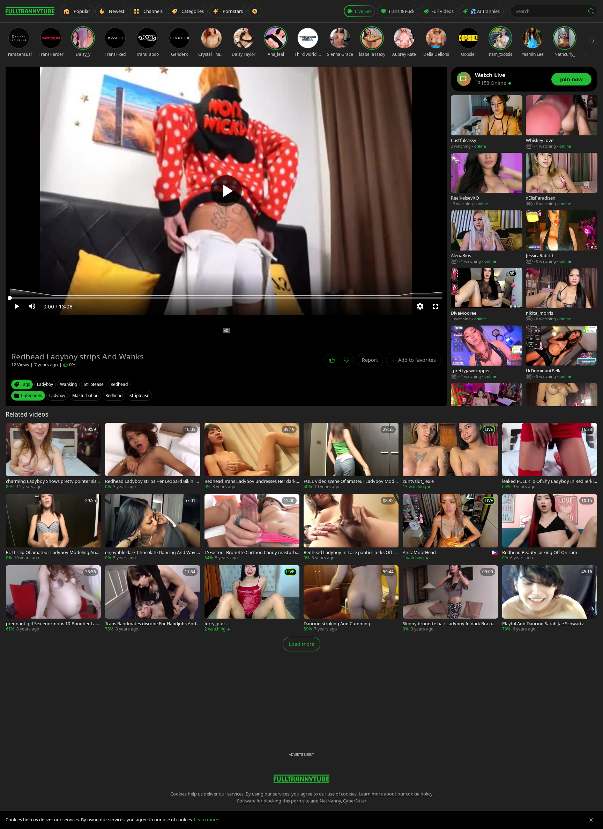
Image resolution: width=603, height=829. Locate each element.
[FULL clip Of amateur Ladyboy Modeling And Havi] (53, 527)
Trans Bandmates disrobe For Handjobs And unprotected (152, 623)
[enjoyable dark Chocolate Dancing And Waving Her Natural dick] (152, 527)
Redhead (113, 395)
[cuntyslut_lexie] (450, 456)
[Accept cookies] (591, 820)
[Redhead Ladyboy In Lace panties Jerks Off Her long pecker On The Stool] (351, 527)
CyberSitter (354, 801)
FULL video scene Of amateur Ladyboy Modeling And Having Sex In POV (351, 481)
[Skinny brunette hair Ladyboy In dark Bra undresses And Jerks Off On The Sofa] (450, 598)
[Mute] (32, 306)
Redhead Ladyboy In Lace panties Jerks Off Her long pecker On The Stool (350, 552)
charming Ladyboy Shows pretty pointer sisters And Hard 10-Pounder (53, 481)
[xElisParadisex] (561, 180)
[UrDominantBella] (561, 353)
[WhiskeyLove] (561, 122)
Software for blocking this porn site (274, 801)
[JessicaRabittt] (561, 237)
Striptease (139, 395)
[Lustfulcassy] (486, 122)
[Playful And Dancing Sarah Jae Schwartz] (549, 598)
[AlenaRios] (486, 237)
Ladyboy (57, 395)
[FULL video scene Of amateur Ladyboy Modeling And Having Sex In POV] (351, 456)
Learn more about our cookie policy (396, 794)
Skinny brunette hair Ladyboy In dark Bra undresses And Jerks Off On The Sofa (450, 623)
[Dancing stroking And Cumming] (351, 598)
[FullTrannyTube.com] (30, 11)
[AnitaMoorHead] (450, 527)
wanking (68, 384)
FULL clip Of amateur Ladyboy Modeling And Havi (52, 552)
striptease (94, 384)
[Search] (591, 11)
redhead (119, 384)
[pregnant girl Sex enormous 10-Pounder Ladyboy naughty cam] (53, 598)
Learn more (206, 819)
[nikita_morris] (561, 295)
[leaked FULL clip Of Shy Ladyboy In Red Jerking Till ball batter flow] (549, 456)
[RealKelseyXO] (486, 180)
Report (370, 360)
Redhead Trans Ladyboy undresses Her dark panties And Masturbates (251, 481)
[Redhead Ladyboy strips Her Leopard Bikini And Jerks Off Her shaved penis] (152, 456)
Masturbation (85, 395)
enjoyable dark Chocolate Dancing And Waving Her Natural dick (152, 552)
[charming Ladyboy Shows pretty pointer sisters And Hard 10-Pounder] (53, 456)
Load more (301, 644)
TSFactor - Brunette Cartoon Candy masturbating (251, 552)
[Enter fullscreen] (435, 306)
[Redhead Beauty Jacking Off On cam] (549, 527)
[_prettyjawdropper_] (486, 353)
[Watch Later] (254, 11)
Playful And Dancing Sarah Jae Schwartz (543, 623)
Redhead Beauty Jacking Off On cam (539, 552)
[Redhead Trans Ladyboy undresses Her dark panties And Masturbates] (251, 456)
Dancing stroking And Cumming (337, 623)
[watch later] (13, 430)
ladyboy (45, 384)
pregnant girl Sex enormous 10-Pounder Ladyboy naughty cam (53, 623)
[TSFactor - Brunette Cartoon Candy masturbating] (251, 527)
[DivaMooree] (486, 295)
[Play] (226, 191)
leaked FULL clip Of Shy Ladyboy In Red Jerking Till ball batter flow (549, 481)
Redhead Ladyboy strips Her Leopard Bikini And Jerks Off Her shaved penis (151, 481)
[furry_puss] (251, 598)
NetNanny (330, 801)
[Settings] (420, 306)
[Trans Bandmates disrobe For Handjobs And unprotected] (152, 598)
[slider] (226, 298)
